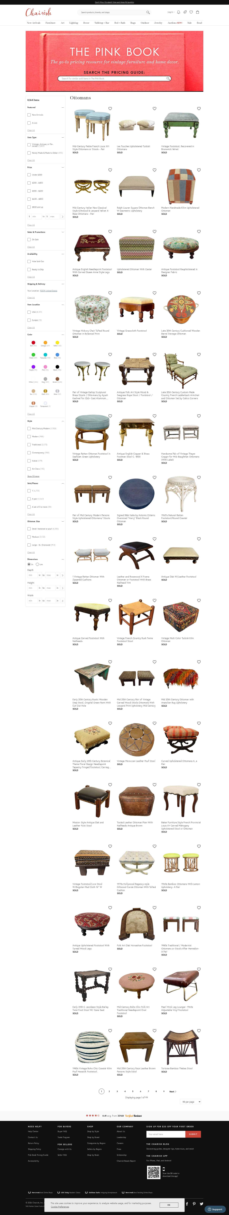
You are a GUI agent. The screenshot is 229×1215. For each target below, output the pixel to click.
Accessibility (33, 1161)
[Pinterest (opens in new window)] (194, 1203)
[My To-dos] (178, 12)
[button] (191, 12)
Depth (30, 569)
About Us (121, 1131)
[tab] (45, 115)
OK (169, 1205)
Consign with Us (64, 1149)
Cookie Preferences (60, 1206)
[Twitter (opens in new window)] (201, 1203)
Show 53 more (33, 476)
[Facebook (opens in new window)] (187, 1203)
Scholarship (121, 1155)
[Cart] (197, 12)
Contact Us (33, 1137)
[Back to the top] (223, 1199)
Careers (120, 1143)
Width (30, 595)
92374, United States (48, 291)
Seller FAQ (62, 1155)
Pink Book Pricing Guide (38, 1155)
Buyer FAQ (62, 1131)
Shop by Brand (93, 1137)
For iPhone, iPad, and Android (158, 1160)
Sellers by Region (94, 1149)
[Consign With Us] (185, 12)
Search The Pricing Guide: (114, 72)
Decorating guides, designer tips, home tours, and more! (170, 1149)
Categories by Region (96, 1143)
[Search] (148, 12)
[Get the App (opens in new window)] (153, 1172)
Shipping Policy (34, 1149)
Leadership (121, 1137)
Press (119, 1149)
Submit (193, 1134)
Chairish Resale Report (126, 1161)
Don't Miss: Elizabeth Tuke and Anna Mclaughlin (114, 2)
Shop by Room (93, 1155)
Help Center (33, 1131)
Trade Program (64, 1137)
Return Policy (33, 1143)
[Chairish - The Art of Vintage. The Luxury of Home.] (39, 12)
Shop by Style (93, 1131)
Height (30, 582)
